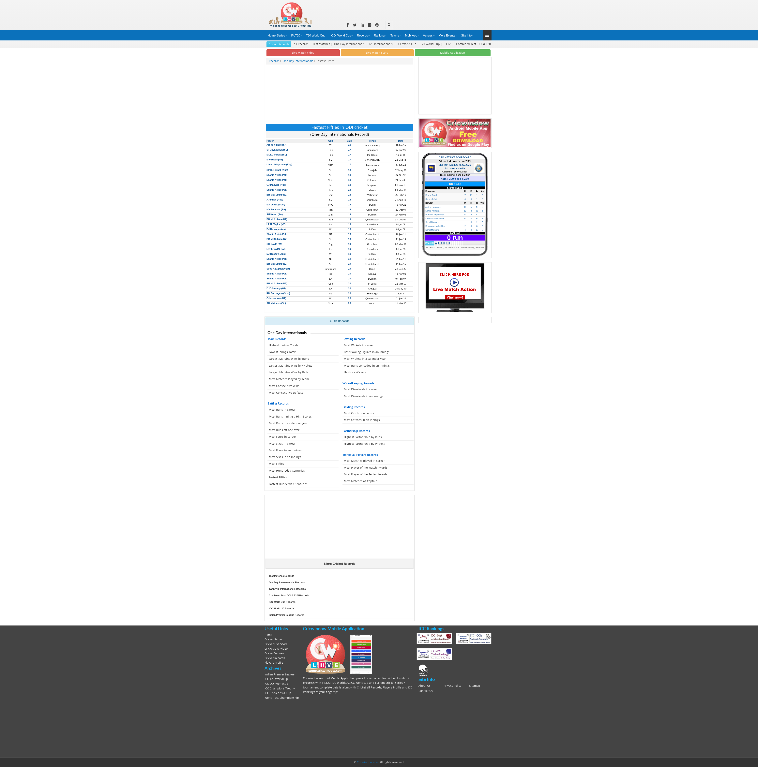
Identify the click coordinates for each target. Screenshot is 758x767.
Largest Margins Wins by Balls (289, 372)
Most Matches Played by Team (289, 379)
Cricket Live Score (276, 644)
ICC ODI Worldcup (276, 684)
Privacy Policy (452, 685)
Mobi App (411, 35)
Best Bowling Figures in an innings (366, 352)
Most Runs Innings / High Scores (290, 416)
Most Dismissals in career (361, 389)
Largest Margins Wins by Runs (289, 359)
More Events (447, 35)
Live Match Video (303, 52)
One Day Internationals (349, 44)
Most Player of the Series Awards (365, 474)
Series (281, 35)
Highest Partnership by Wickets (364, 444)
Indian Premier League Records (286, 615)
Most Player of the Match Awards (365, 467)
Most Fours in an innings (285, 450)
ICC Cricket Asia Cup (278, 693)
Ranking (379, 35)
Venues (428, 35)
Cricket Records (279, 44)
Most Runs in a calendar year (288, 423)
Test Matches (321, 44)
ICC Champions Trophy (280, 688)
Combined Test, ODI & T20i (474, 44)
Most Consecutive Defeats (286, 392)
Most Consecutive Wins (284, 386)
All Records (301, 44)
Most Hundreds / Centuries (287, 470)
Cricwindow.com (368, 762)
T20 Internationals (381, 44)
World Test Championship (282, 698)
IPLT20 (295, 35)
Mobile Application (452, 52)
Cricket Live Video (276, 648)
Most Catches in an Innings (362, 420)
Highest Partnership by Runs (363, 437)
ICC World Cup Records (282, 602)
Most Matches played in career (364, 461)
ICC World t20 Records (282, 608)
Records (362, 35)
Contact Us (425, 691)
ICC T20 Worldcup (276, 679)
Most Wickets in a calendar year (365, 359)
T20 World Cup (315, 35)
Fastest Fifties (278, 477)
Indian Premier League (280, 674)
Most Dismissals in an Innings (363, 396)
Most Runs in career (282, 409)
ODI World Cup (341, 35)
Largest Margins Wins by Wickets (290, 365)
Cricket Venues (274, 653)
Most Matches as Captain (361, 481)
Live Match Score (377, 52)
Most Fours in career (282, 436)
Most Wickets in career (359, 345)
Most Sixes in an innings (285, 457)
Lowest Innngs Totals (282, 352)
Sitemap (474, 685)
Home (272, 35)
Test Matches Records (281, 576)
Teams (394, 35)
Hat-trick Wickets (355, 372)
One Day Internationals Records (287, 582)
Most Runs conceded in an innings (367, 365)
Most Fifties (276, 463)
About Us (424, 685)
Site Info (466, 35)
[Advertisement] (420, 9)
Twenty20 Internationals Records (287, 589)
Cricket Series (273, 639)
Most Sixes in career (282, 443)
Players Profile (274, 662)
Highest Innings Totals (283, 345)
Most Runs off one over (284, 430)
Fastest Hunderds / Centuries (288, 484)
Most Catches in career (359, 413)
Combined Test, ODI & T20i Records (289, 595)
